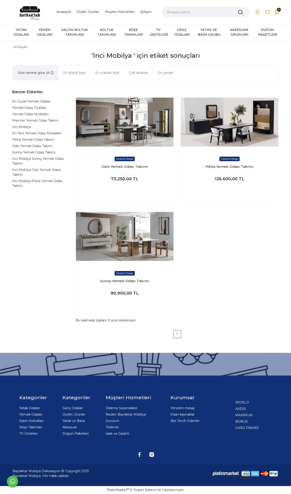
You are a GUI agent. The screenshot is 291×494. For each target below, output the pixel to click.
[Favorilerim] (267, 12)
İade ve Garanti (117, 433)
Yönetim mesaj (182, 408)
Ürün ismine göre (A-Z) (36, 73)
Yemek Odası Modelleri (30, 114)
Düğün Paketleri (76, 433)
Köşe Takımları (30, 427)
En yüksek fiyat (107, 73)
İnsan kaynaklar (183, 414)
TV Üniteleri (28, 433)
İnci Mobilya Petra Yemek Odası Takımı (37, 183)
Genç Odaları (73, 408)
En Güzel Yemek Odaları (31, 101)
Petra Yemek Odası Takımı (33, 140)
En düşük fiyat (74, 73)
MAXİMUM (244, 415)
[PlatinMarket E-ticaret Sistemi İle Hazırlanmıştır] (226, 473)
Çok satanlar (138, 73)
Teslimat (112, 427)
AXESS (240, 409)
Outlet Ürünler (74, 414)
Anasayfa (20, 47)
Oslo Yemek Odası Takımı (32, 146)
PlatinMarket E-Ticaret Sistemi (132, 490)
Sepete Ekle (124, 192)
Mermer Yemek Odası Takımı (35, 120)
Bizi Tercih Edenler (185, 421)
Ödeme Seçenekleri (121, 408)
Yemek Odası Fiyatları (29, 108)
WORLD (242, 402)
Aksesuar (70, 427)
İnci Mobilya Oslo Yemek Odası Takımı (36, 172)
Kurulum (112, 421)
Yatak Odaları (29, 408)
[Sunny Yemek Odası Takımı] (124, 236)
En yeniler (165, 73)
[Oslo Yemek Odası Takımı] (124, 122)
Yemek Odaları (30, 414)
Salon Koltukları (31, 421)
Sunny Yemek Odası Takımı (33, 152)
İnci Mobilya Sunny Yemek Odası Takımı (38, 161)
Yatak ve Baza (74, 421)
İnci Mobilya (21, 127)
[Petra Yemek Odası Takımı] (229, 122)
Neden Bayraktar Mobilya (126, 414)
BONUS (241, 421)
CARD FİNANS (247, 428)
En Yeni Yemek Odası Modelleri (36, 133)
